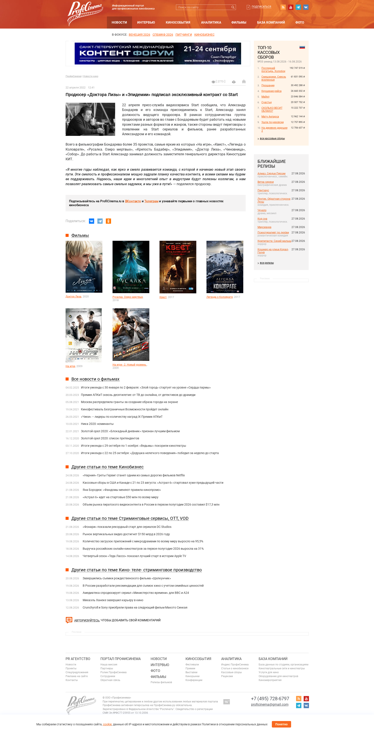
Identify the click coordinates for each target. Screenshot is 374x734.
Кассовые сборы (231, 672)
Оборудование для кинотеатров (278, 676)
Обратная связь (110, 680)
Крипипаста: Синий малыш (274, 241)
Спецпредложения (77, 672)
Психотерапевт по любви (273, 232)
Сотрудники (107, 676)
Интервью (146, 22)
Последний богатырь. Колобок (273, 70)
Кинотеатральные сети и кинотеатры (282, 668)
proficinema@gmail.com (270, 704)
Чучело (262, 210)
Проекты (71, 668)
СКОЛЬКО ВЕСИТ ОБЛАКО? (271, 109)
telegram (298, 7)
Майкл (265, 96)
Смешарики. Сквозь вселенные (273, 78)
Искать (233, 7)
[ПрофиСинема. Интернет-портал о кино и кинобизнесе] (85, 9)
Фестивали (192, 664)
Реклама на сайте (77, 676)
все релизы (267, 262)
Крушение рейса (271, 91)
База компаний (271, 22)
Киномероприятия (270, 680)
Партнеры (106, 668)
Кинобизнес (204, 34)
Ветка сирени (266, 181)
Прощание (267, 85)
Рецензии (227, 676)
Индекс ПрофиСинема (235, 664)
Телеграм (151, 201)
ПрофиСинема (73, 76)
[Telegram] (100, 221)
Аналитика (211, 22)
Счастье (266, 102)
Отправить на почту (244, 81)
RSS (283, 7)
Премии (190, 668)
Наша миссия (108, 664)
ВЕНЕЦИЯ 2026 (139, 34)
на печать (233, 82)
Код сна (262, 218)
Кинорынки (192, 676)
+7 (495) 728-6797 (270, 698)
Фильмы (238, 22)
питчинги (184, 34)
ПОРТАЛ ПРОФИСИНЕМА (120, 659)
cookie (107, 724)
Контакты (72, 680)
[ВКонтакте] (91, 221)
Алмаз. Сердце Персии (271, 173)
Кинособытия (178, 22)
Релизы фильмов (161, 682)
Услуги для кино (269, 672)
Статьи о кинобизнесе (234, 668)
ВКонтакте (133, 201)
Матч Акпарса (270, 116)
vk (305, 7)
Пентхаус (263, 190)
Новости (119, 22)
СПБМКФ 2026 (163, 34)
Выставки (191, 672)
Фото (299, 22)
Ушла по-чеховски (272, 122)
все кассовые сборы (272, 138)
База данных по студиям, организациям (283, 664)
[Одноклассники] (108, 221)
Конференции (193, 680)
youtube (290, 7)
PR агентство (78, 659)
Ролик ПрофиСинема (113, 672)
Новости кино (90, 76)
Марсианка (264, 227)
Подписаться (261, 6)
